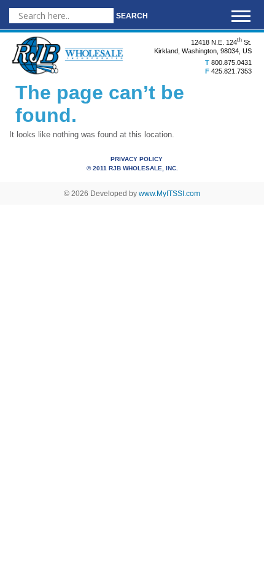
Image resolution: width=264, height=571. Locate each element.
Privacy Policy (137, 159)
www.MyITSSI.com (169, 193)
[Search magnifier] (132, 15)
